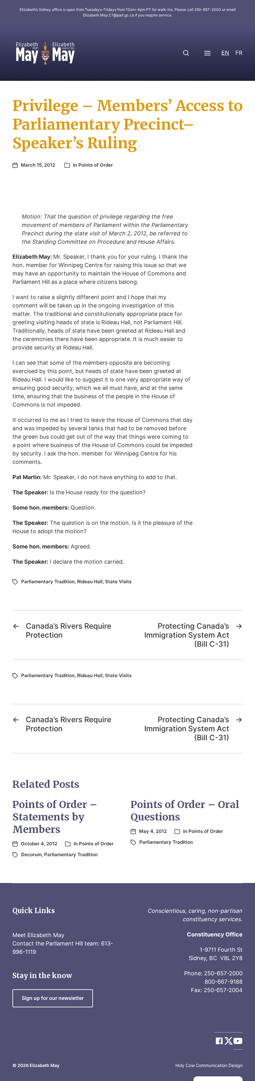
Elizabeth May (44, 1065)
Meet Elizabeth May (38, 935)
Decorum (31, 854)
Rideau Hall (90, 581)
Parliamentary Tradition (48, 581)
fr (239, 52)
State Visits (118, 581)
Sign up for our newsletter (53, 998)
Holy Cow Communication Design (209, 1065)
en (225, 52)
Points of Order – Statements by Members (54, 817)
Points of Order (95, 165)
